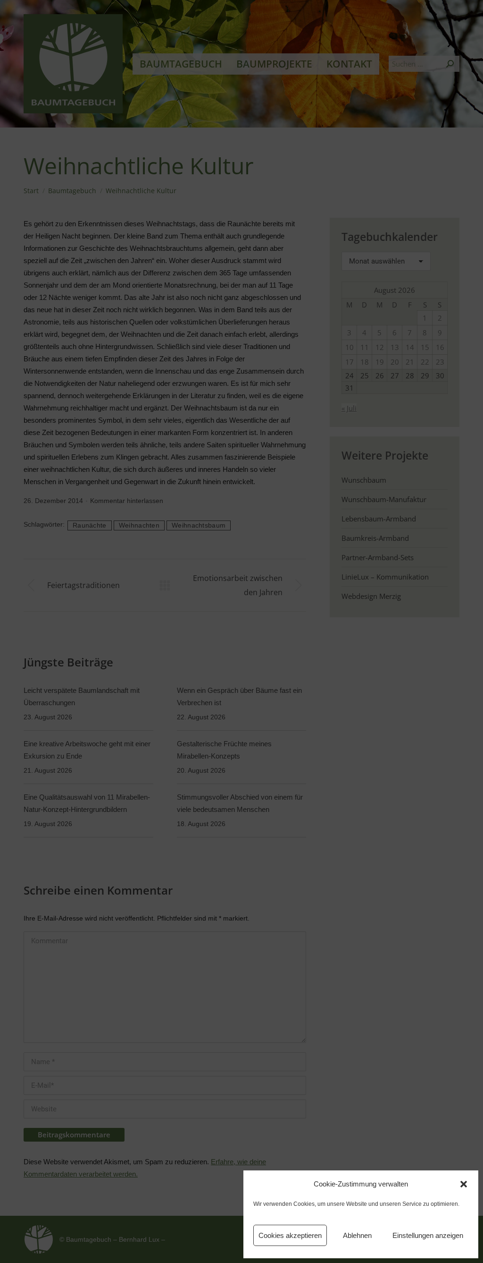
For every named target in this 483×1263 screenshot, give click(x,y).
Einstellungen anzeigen (427, 1235)
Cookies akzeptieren (290, 1235)
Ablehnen (357, 1235)
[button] (463, 1184)
